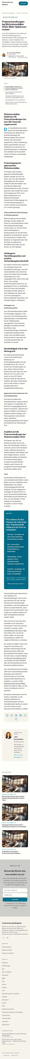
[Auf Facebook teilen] (16, 715)
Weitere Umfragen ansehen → (16, 583)
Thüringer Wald (6, 1018)
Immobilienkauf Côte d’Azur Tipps (15, 630)
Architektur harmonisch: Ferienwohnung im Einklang (11, 852)
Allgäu (3, 978)
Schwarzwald (6, 1015)
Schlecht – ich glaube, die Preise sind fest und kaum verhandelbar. (16, 571)
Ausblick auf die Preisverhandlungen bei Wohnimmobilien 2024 (16, 103)
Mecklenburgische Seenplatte (10, 993)
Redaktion (5, 962)
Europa (4, 984)
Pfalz (3, 1006)
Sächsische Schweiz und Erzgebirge (12, 1012)
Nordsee (4, 997)
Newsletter (23, 3)
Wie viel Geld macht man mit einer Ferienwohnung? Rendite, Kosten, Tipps (13, 798)
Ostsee (4, 1003)
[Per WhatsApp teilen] (7, 715)
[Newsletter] (7, 937)
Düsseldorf (17, 406)
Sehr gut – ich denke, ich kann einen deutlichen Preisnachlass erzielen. (15, 537)
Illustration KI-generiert (10, 78)
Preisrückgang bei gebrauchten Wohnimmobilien (13, 92)
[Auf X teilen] (11, 715)
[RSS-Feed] (3, 937)
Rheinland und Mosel (8, 1009)
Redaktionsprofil (19, 741)
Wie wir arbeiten (6, 972)
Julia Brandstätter (15, 53)
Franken (4, 987)
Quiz (3, 969)
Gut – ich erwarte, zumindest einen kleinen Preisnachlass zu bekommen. (15, 548)
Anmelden (15, 899)
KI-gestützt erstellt (22, 57)
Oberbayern (5, 1000)
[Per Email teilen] (25, 715)
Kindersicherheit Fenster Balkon (14, 683)
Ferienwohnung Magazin (7, 3)
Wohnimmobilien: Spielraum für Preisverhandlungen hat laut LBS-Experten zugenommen (14, 88)
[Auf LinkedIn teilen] (20, 715)
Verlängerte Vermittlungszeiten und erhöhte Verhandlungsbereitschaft (14, 96)
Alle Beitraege (6, 966)
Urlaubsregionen (6, 947)
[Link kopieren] (16, 719)
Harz (3, 990)
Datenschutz (5, 1024)
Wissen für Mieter (7, 950)
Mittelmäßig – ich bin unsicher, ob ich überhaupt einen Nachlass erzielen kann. (15, 560)
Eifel (3, 981)
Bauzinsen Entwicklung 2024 (16, 658)
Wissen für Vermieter (22, 13)
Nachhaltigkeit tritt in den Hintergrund (15, 100)
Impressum (5, 1021)
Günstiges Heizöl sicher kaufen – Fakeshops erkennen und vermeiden (14, 825)
